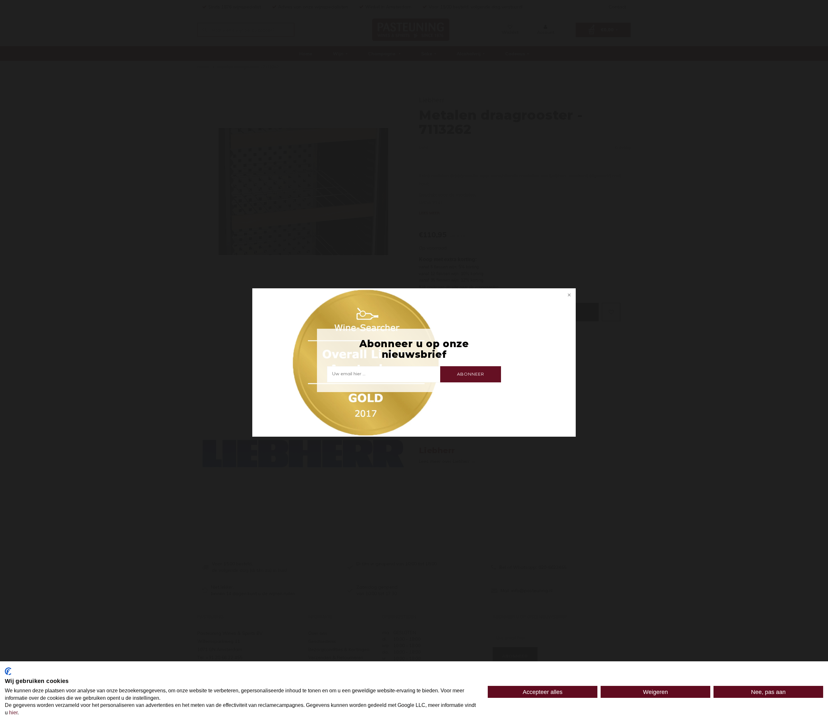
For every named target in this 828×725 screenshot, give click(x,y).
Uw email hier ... (348, 374)
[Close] (568, 295)
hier (13, 712)
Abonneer (470, 374)
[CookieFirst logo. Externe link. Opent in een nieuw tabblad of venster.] (8, 671)
